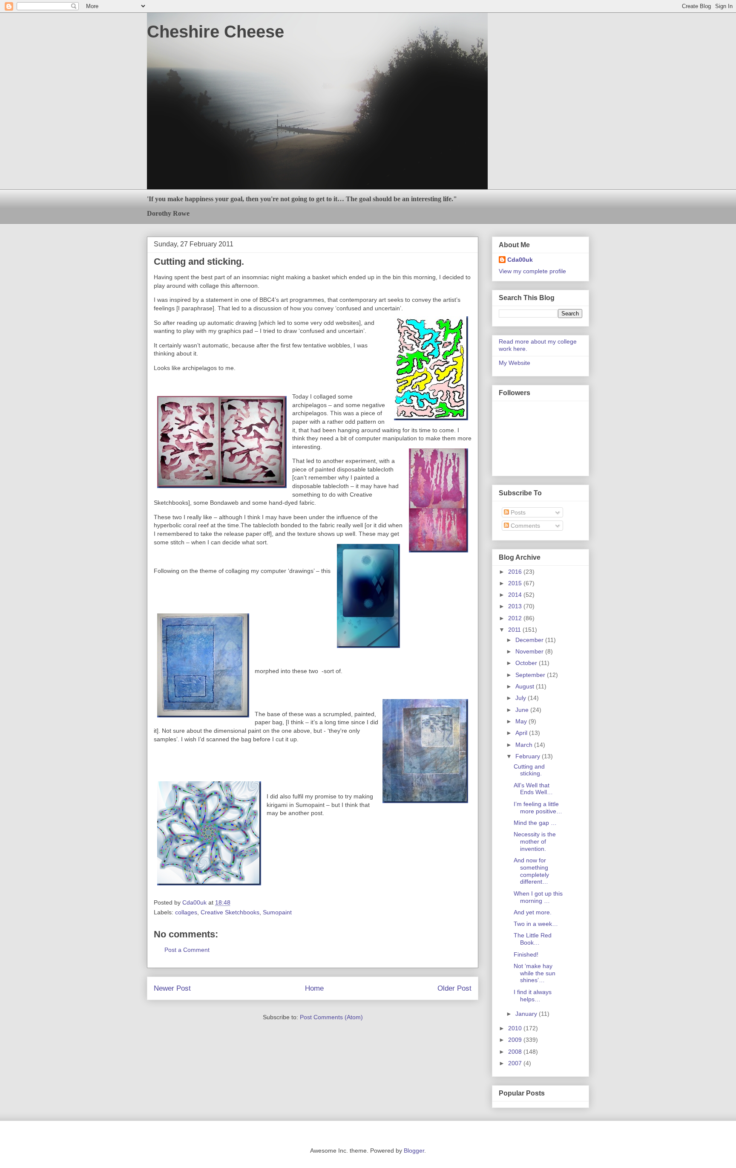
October (527, 662)
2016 (515, 571)
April (522, 732)
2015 (515, 583)
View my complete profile (532, 271)
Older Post (454, 988)
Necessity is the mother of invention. (535, 841)
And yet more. (533, 912)
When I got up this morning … (538, 897)
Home (314, 988)
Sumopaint (277, 912)
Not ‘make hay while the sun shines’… (534, 973)
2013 (515, 606)
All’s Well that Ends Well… (533, 789)
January (527, 1013)
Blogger (414, 1150)
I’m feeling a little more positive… (538, 808)
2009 (515, 1039)
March (524, 744)
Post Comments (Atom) (331, 1017)
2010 (515, 1028)
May (522, 721)
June (522, 709)
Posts (517, 512)
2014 (515, 594)
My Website (514, 362)
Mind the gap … (535, 822)
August (525, 686)
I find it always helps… (533, 996)
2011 (515, 629)
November (530, 651)
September (531, 674)
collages (186, 912)
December (530, 639)
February (528, 756)
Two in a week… (536, 923)
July (521, 697)
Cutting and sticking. (529, 770)
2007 (515, 1063)
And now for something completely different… (531, 871)
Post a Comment (187, 949)
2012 (515, 618)
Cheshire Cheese (215, 31)
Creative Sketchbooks (230, 912)
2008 (515, 1051)
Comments (524, 525)
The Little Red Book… (533, 939)
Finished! (526, 954)
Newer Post (172, 988)
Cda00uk (520, 259)
